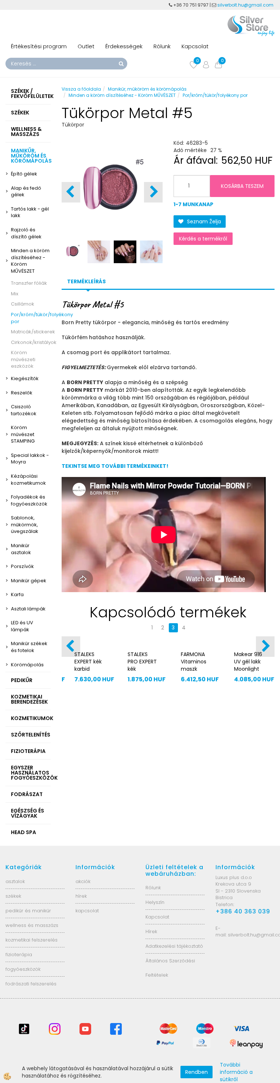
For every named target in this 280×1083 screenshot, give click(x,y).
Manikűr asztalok (21, 549)
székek (13, 896)
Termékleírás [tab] (86, 281)
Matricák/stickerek (31, 331)
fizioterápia (18, 954)
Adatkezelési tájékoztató (174, 946)
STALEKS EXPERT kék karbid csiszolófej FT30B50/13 (88, 669)
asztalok (15, 881)
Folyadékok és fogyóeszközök (29, 500)
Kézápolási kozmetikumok (28, 479)
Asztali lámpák (28, 608)
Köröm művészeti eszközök (23, 359)
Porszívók (22, 566)
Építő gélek (24, 173)
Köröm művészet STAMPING (23, 434)
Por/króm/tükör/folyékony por (31, 318)
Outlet (86, 46)
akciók (82, 881)
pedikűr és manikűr (28, 910)
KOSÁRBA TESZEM (242, 186)
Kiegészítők (25, 378)
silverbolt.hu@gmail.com (246, 5)
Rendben (196, 1072)
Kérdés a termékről (203, 238)
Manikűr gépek (28, 580)
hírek (81, 896)
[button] (153, 192)
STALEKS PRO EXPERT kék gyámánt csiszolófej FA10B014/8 (142, 672)
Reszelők (21, 392)
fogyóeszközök (22, 969)
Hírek (151, 931)
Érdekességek (124, 46)
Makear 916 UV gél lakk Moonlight (248, 662)
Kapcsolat (195, 46)
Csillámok (22, 303)
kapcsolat (87, 910)
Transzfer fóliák (29, 283)
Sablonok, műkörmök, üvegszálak (24, 524)
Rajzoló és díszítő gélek (26, 233)
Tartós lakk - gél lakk (30, 212)
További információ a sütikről (236, 1072)
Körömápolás (27, 664)
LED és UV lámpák (22, 626)
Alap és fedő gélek (26, 191)
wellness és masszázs (31, 925)
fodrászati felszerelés (31, 983)
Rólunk (162, 46)
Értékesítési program (39, 46)
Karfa (17, 594)
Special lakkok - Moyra (30, 459)
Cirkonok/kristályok (31, 342)
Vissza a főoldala (81, 89)
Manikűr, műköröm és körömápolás (147, 89)
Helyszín (154, 902)
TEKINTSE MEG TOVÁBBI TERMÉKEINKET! (115, 466)
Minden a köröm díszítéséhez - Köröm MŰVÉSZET (30, 260)
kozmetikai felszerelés (31, 939)
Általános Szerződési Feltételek (170, 967)
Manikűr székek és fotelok (29, 647)
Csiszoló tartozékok (23, 410)
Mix (14, 293)
